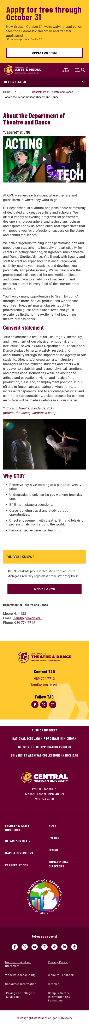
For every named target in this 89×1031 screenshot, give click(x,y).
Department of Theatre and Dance (52, 91)
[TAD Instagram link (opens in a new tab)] (52, 704)
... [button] (21, 91)
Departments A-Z (18, 841)
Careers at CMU (17, 865)
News (53, 826)
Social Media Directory (58, 864)
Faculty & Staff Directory (17, 828)
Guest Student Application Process (44, 747)
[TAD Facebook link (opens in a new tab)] (34, 704)
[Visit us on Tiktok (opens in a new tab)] (54, 946)
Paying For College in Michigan (21, 994)
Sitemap (53, 984)
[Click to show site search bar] (81, 70)
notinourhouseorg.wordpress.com (29, 413)
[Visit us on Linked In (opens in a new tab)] (64, 946)
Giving (53, 850)
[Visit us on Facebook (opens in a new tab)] (14, 946)
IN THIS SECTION (15, 82)
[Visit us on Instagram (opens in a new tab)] (44, 946)
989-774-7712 (44, 679)
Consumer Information (20, 984)
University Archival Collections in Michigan (44, 755)
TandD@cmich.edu (27, 618)
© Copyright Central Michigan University (44, 1017)
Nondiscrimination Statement (18, 964)
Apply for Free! (44, 52)
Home (6, 91)
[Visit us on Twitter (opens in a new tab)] (24, 946)
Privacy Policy (58, 962)
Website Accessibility (20, 974)
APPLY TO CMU (44, 588)
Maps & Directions (19, 853)
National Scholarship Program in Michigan (44, 738)
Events (54, 838)
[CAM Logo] (20, 70)
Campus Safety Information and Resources (59, 996)
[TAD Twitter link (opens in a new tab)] (43, 704)
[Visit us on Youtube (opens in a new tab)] (34, 946)
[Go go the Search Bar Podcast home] (74, 946)
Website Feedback (61, 974)
